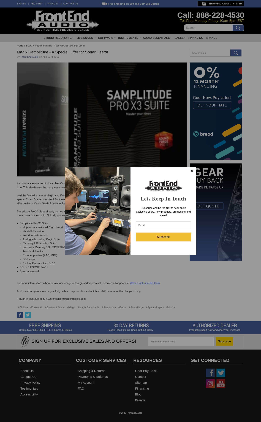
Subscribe (163, 236)
